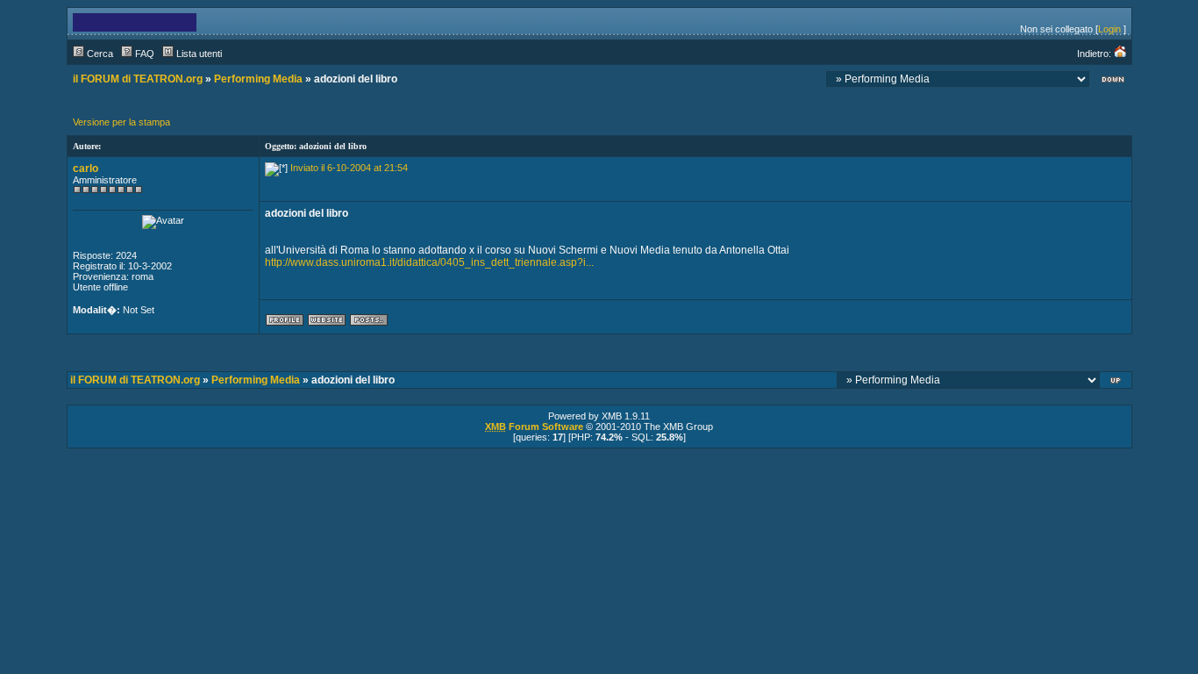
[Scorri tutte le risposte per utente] (369, 323)
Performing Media (258, 79)
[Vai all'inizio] (1116, 382)
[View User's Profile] (284, 323)
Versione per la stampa (121, 122)
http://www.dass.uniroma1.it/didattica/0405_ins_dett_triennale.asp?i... (429, 262)
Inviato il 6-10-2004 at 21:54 (349, 167)
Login (1109, 29)
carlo (85, 168)
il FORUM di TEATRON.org (138, 79)
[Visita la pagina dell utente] (326, 323)
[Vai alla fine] (1113, 81)
